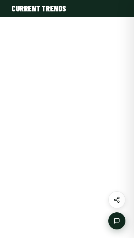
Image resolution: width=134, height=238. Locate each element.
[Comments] (116, 220)
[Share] (116, 199)
